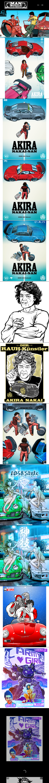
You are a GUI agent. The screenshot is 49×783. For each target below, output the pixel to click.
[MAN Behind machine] (16, 5)
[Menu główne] (42, 5)
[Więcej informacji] (38, 5)
